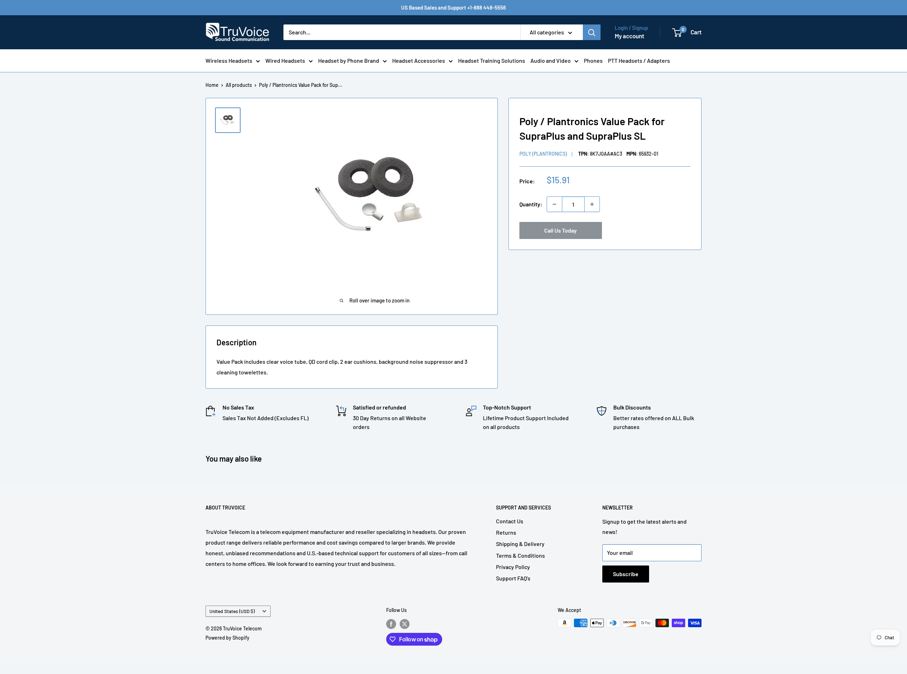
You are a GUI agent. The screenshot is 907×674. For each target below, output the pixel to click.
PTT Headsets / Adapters (639, 60)
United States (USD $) (232, 611)
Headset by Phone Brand (348, 60)
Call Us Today (560, 230)
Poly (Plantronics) (543, 154)
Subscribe (625, 573)
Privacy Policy (513, 566)
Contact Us (509, 521)
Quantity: (530, 204)
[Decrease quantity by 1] (554, 204)
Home (212, 85)
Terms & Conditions (520, 555)
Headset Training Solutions (491, 60)
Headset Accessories (418, 60)
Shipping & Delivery (520, 543)
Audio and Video (550, 60)
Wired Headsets (285, 60)
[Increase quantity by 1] (592, 204)
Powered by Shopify (227, 638)
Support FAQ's (513, 578)
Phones (593, 60)
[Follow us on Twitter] (405, 624)
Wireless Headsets (228, 60)
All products (239, 85)
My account (629, 35)
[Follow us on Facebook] (391, 624)
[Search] (592, 32)
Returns (506, 532)
